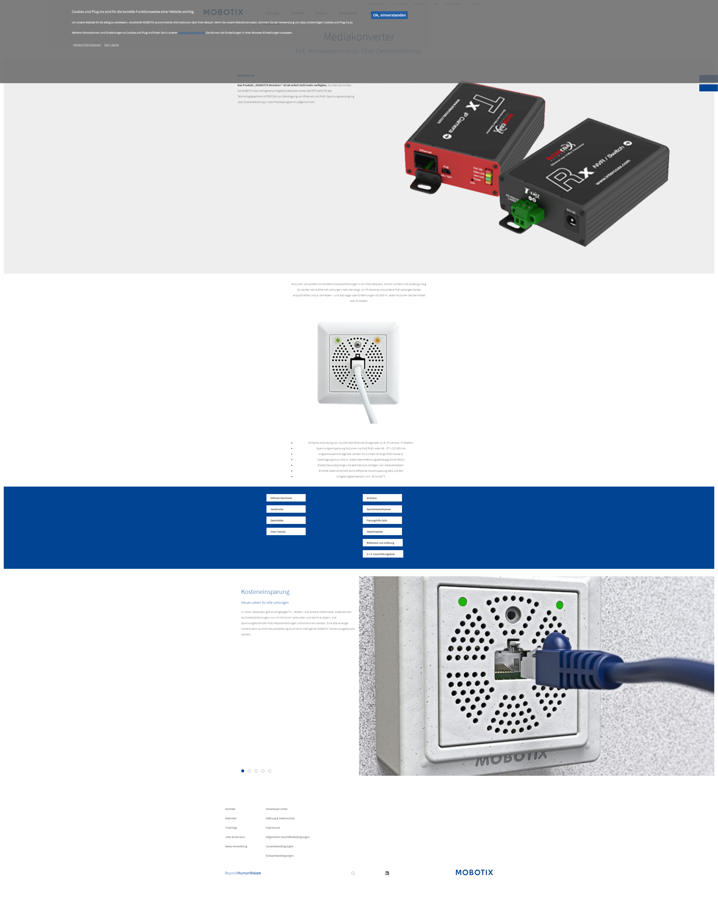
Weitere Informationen (87, 45)
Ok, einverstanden (389, 15)
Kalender (231, 818)
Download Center (277, 809)
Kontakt (230, 809)
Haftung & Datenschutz (280, 818)
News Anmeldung (236, 846)
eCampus (372, 498)
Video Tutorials (278, 531)
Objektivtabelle (375, 531)
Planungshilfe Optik (377, 520)
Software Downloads (281, 498)
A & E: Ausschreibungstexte (381, 554)
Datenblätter (276, 520)
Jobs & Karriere (235, 837)
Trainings (231, 827)
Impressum (273, 827)
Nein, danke (111, 45)
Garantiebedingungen (280, 846)
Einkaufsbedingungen (280, 855)
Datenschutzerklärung (191, 32)
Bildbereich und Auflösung (380, 543)
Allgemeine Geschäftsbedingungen (288, 837)
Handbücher (276, 509)
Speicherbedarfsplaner (379, 509)
